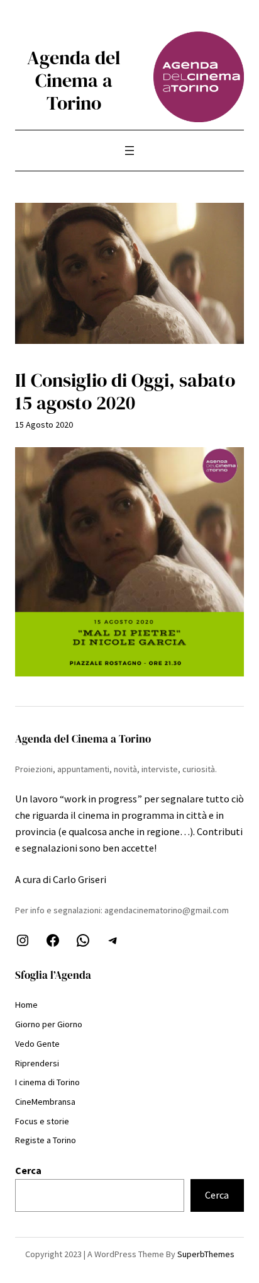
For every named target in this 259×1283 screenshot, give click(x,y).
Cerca (28, 1170)
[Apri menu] (129, 150)
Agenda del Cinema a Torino (74, 80)
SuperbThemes (205, 1254)
